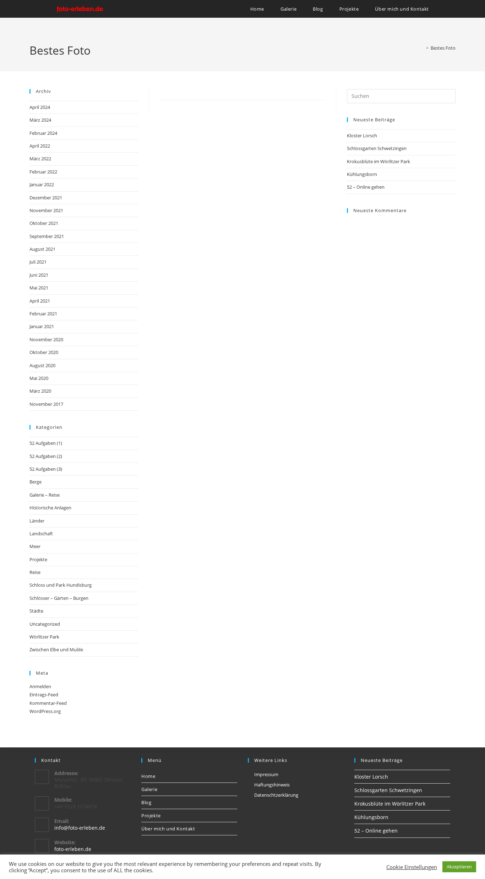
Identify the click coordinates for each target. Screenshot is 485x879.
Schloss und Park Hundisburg (60, 585)
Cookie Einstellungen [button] (411, 867)
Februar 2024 (43, 133)
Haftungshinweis (272, 784)
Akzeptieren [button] (459, 866)
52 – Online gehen (366, 187)
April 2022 (39, 146)
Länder (36, 521)
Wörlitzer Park (44, 637)
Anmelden (40, 686)
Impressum (266, 774)
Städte (36, 611)
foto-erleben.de (72, 849)
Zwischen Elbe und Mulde (56, 649)
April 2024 (39, 107)
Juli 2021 (38, 262)
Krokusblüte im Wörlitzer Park (378, 161)
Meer (34, 546)
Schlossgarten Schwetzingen (377, 148)
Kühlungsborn (362, 174)
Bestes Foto (443, 48)
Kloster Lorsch (362, 135)
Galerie (149, 789)
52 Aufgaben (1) (45, 443)
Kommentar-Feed (48, 703)
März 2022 (40, 158)
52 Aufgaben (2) (45, 456)
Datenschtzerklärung (276, 795)
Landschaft (41, 533)
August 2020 (42, 365)
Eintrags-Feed (43, 694)
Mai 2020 (38, 378)
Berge (35, 482)
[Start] (422, 48)
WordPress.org (45, 711)
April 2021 (39, 301)
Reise (34, 572)
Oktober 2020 (43, 352)
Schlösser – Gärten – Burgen (58, 598)
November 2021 (46, 210)
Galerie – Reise (44, 495)
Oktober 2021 (43, 223)
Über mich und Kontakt (168, 828)
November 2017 (46, 404)
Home (148, 776)
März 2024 (40, 120)
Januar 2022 (41, 184)
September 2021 (46, 236)
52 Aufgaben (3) (45, 469)
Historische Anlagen (50, 507)
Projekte (38, 559)
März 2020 (40, 391)
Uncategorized (44, 624)
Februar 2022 (43, 171)
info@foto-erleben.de (79, 827)
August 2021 (42, 249)
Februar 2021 (43, 313)
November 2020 (46, 339)
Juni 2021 (38, 275)
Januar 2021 (41, 326)
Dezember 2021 (45, 197)
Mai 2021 (38, 287)
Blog (146, 802)
